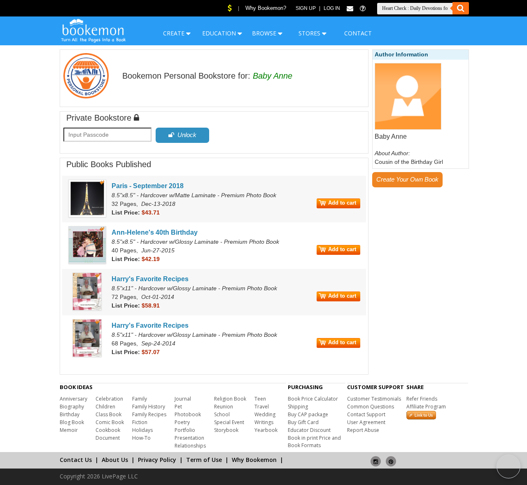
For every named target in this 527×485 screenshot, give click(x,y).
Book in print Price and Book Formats (314, 441)
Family (139, 398)
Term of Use (204, 460)
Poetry (182, 422)
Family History (148, 406)
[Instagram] (375, 458)
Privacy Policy (157, 460)
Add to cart (342, 203)
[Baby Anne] (408, 128)
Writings (263, 422)
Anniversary (73, 398)
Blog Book (72, 422)
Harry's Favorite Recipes (150, 278)
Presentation (189, 437)
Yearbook (265, 430)
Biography (72, 406)
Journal (183, 398)
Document (108, 437)
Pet (178, 406)
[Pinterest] (391, 458)
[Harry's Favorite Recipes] (87, 309)
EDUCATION (220, 33)
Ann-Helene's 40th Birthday (155, 232)
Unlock (185, 134)
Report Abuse (363, 430)
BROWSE (265, 33)
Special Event (229, 422)
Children (105, 406)
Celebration (109, 398)
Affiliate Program (426, 406)
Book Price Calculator (313, 398)
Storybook (226, 430)
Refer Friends (421, 398)
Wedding (264, 414)
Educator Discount (309, 430)
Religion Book (230, 398)
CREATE (174, 33)
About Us (115, 460)
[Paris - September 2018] (87, 216)
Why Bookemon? (265, 8)
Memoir (69, 430)
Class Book (108, 414)
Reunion (223, 406)
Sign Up (306, 8)
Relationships (190, 445)
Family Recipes (149, 414)
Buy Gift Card (303, 422)
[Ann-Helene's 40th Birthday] (87, 262)
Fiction (139, 422)
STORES (310, 33)
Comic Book (110, 422)
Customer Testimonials (374, 398)
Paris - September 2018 (148, 185)
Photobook (188, 414)
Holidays (142, 430)
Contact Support (366, 414)
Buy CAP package (308, 414)
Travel (261, 406)
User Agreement (366, 422)
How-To (141, 437)
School (222, 414)
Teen (260, 398)
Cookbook (108, 430)
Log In (332, 8)
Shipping (298, 406)
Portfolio (185, 430)
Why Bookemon (254, 460)
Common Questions (370, 406)
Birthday (69, 414)
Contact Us (76, 460)
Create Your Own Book (407, 179)
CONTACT (358, 33)
